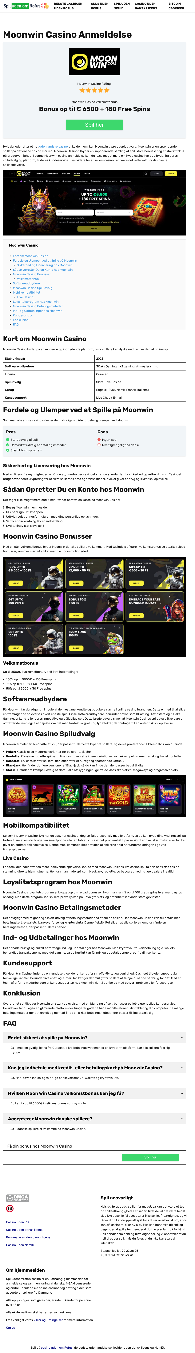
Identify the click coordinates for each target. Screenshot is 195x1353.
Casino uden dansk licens (24, 1230)
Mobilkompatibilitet (26, 292)
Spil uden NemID (122, 6)
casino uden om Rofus (57, 1347)
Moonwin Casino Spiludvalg (32, 288)
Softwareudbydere (26, 283)
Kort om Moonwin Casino (30, 256)
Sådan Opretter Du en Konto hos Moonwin (43, 269)
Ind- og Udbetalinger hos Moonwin (38, 311)
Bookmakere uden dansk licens (28, 1237)
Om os (10, 1327)
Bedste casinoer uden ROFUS (68, 6)
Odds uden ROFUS (100, 6)
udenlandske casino (53, 146)
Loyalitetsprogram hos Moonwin (36, 301)
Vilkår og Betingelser (48, 1320)
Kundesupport (23, 315)
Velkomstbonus (28, 279)
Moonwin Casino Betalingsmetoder (38, 306)
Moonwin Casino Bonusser (32, 274)
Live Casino (25, 297)
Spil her (94, 125)
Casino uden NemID (20, 1245)
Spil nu (150, 1157)
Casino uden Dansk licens (146, 6)
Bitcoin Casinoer (176, 6)
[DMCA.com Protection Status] (50, 1198)
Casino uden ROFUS (20, 1222)
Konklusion (21, 320)
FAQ (16, 324)
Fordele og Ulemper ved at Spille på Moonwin (45, 260)
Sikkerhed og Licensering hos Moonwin (45, 265)
